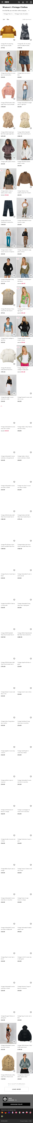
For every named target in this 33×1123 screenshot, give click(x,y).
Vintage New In (8, 14)
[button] (2, 1112)
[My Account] (23, 2)
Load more (16, 1089)
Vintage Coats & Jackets (21, 14)
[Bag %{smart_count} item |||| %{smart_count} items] (31, 2)
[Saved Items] (27, 2)
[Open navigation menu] (2, 2)
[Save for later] (14, 40)
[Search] (19, 2)
